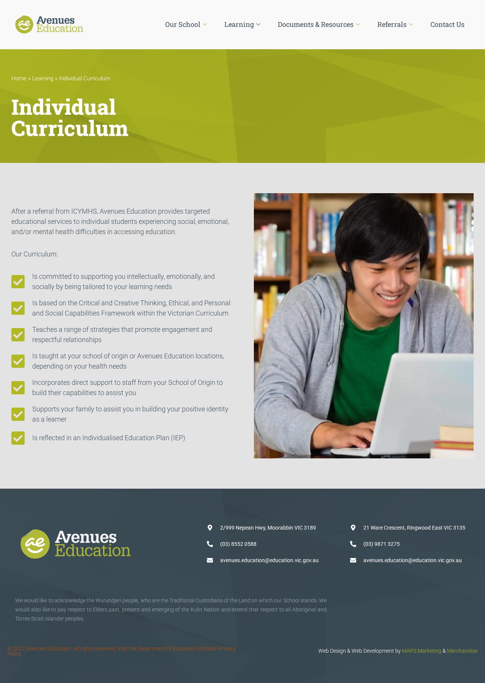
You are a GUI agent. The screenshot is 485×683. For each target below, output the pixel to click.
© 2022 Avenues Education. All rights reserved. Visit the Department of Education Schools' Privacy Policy (122, 651)
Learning (239, 24)
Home (19, 78)
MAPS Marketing (421, 651)
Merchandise (462, 651)
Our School (182, 24)
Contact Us (447, 24)
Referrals (392, 24)
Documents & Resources (316, 24)
